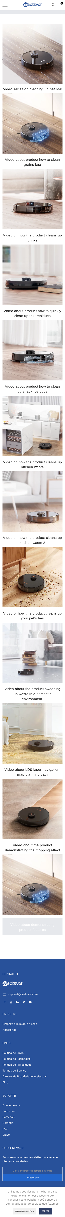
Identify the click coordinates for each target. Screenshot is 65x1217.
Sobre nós (8, 1111)
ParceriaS (8, 1117)
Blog (5, 1082)
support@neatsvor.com (23, 994)
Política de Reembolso (16, 1058)
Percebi (46, 1211)
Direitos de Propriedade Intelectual (24, 1076)
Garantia (7, 1123)
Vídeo (6, 1134)
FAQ (5, 1128)
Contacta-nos (11, 1105)
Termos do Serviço (14, 1070)
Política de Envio (13, 1053)
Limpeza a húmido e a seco (19, 1024)
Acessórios (9, 1029)
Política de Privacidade (17, 1064)
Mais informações (24, 1211)
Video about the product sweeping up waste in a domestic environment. (32, 694)
